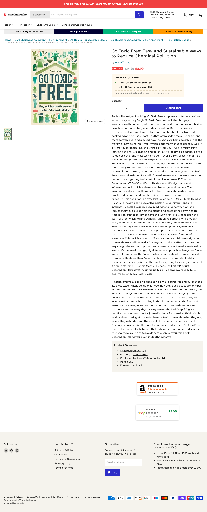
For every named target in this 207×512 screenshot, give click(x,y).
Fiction (8, 24)
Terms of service (63, 467)
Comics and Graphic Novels (77, 24)
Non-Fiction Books (178, 40)
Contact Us (60, 454)
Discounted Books (96, 40)
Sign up (112, 472)
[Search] (139, 14)
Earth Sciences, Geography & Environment (41, 40)
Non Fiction (24, 24)
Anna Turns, (122, 62)
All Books (76, 40)
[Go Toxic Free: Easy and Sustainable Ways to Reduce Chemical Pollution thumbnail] (7, 134)
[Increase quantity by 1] (138, 108)
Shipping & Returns (65, 450)
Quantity (116, 101)
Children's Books (46, 24)
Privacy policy (62, 463)
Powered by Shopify (14, 503)
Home (7, 40)
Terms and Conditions (67, 458)
